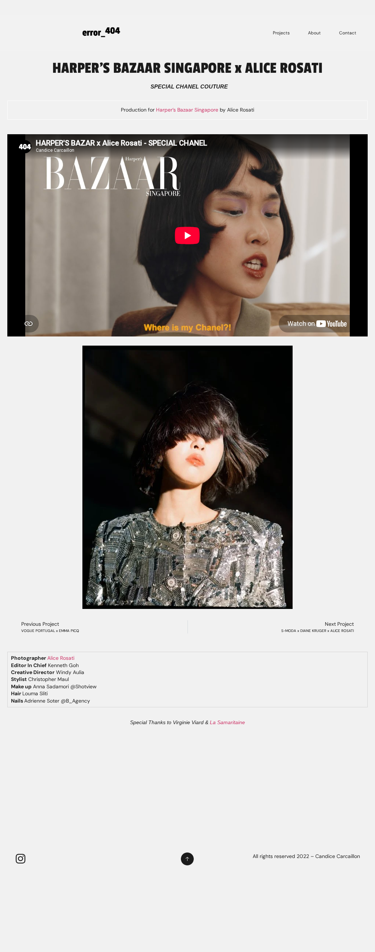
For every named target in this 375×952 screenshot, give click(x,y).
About (314, 33)
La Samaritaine (227, 722)
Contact (347, 33)
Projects (281, 33)
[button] (15, 474)
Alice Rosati (60, 658)
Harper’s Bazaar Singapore (187, 109)
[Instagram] (20, 858)
